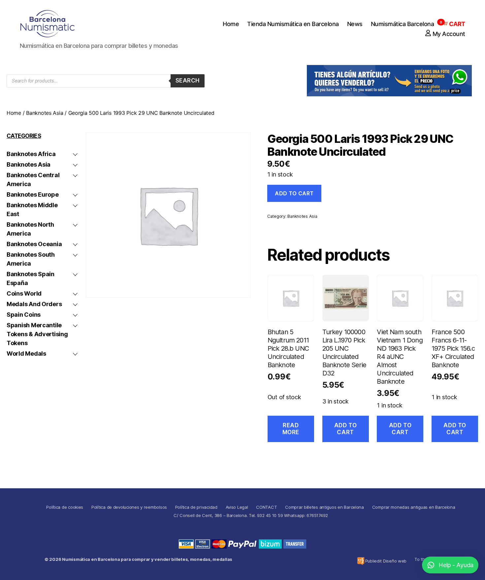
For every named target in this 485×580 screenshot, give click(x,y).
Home (231, 23)
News (355, 23)
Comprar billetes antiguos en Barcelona (324, 507)
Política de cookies (64, 507)
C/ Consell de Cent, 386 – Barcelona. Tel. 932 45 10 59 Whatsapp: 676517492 (251, 515)
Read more (290, 428)
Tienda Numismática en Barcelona (293, 23)
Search (188, 80)
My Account (449, 33)
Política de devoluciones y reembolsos (129, 507)
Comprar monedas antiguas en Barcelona (413, 507)
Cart (453, 23)
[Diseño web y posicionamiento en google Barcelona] (360, 561)
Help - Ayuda (455, 565)
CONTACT (266, 507)
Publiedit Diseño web (386, 561)
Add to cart (294, 193)
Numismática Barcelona (402, 23)
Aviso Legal (237, 507)
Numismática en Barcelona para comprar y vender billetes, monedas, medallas (147, 559)
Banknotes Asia (44, 113)
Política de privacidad (196, 507)
